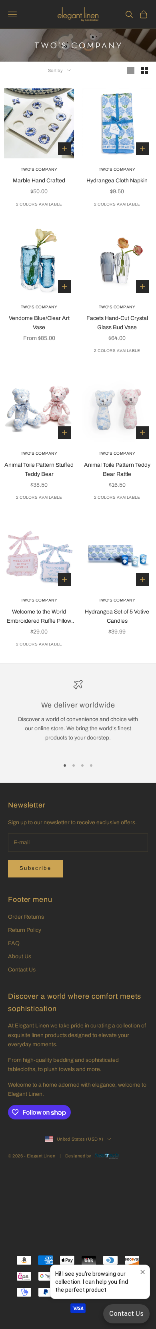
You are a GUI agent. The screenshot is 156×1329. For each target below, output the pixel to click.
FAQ (14, 943)
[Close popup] (142, 1272)
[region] (78, 715)
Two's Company (39, 169)
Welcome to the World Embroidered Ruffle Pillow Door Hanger (39, 617)
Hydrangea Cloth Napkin (117, 181)
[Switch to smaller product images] (144, 70)
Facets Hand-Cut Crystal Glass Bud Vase (117, 322)
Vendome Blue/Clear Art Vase (39, 322)
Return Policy (24, 930)
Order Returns (26, 917)
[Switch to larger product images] (130, 70)
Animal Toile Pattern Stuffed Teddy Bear (39, 469)
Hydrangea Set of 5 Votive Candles (117, 616)
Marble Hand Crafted (39, 181)
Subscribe (35, 868)
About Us (19, 956)
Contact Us (22, 970)
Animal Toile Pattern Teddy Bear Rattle (117, 469)
